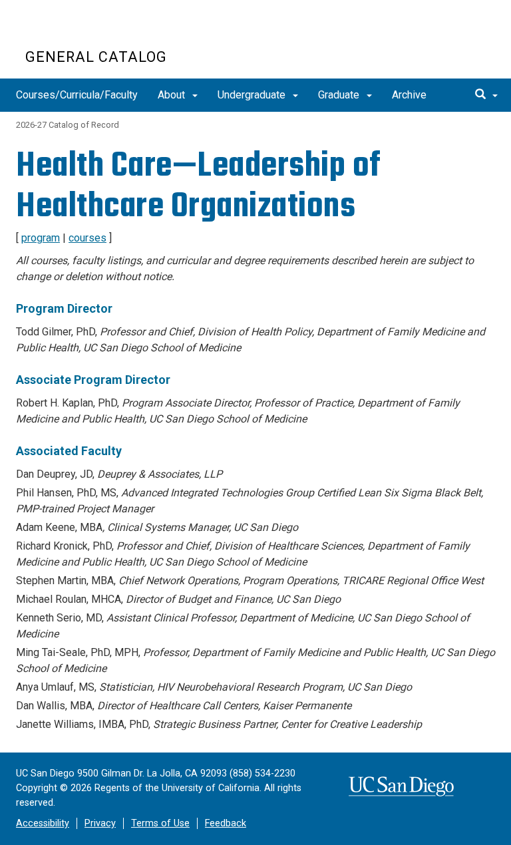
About (173, 94)
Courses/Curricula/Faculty (77, 94)
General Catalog (96, 57)
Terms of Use (160, 823)
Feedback (225, 823)
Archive (409, 94)
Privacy (100, 823)
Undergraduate (253, 94)
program (40, 238)
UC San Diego (101, 32)
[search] (486, 95)
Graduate (340, 94)
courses (87, 238)
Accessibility (42, 823)
